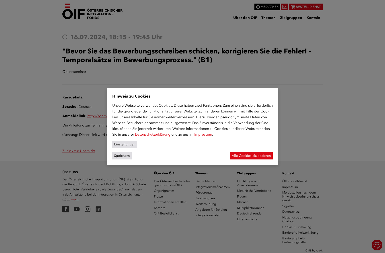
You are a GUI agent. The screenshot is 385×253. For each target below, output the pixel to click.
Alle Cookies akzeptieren (251, 156)
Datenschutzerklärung (152, 134)
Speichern (122, 156)
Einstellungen (124, 144)
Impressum (203, 134)
